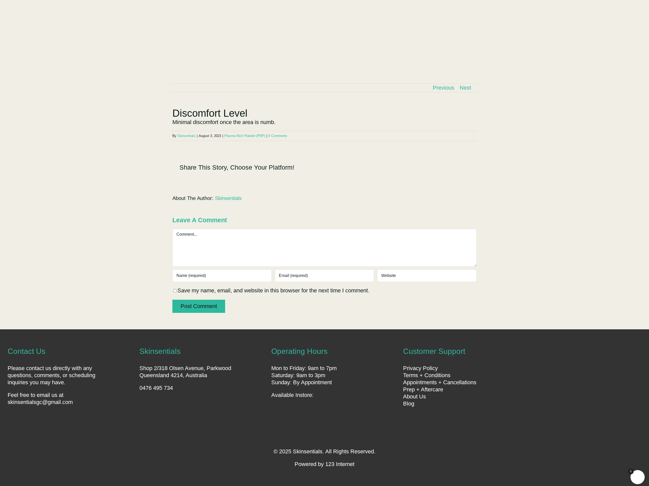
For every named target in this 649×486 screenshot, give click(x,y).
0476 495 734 (156, 388)
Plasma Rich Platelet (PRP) (244, 136)
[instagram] (333, 432)
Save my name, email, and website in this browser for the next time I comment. (273, 290)
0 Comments (277, 136)
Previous (443, 88)
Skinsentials (186, 136)
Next (465, 88)
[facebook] (316, 432)
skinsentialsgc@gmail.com (40, 402)
